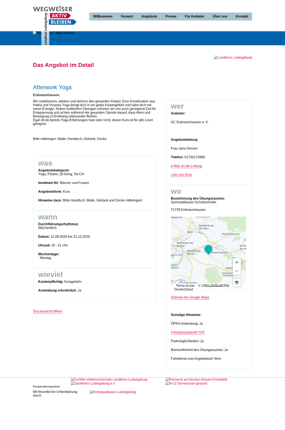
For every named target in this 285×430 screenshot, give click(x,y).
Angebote (149, 16)
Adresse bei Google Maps (190, 297)
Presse (171, 16)
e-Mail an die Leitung (186, 166)
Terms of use (185, 285)
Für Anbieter (194, 16)
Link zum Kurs (181, 174)
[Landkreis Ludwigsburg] (233, 57)
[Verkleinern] (237, 271)
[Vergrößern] (237, 262)
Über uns (220, 16)
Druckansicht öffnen (47, 311)
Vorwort (127, 16)
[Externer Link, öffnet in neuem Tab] (109, 379)
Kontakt (242, 16)
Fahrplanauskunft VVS (187, 332)
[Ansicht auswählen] (237, 282)
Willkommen (102, 16)
